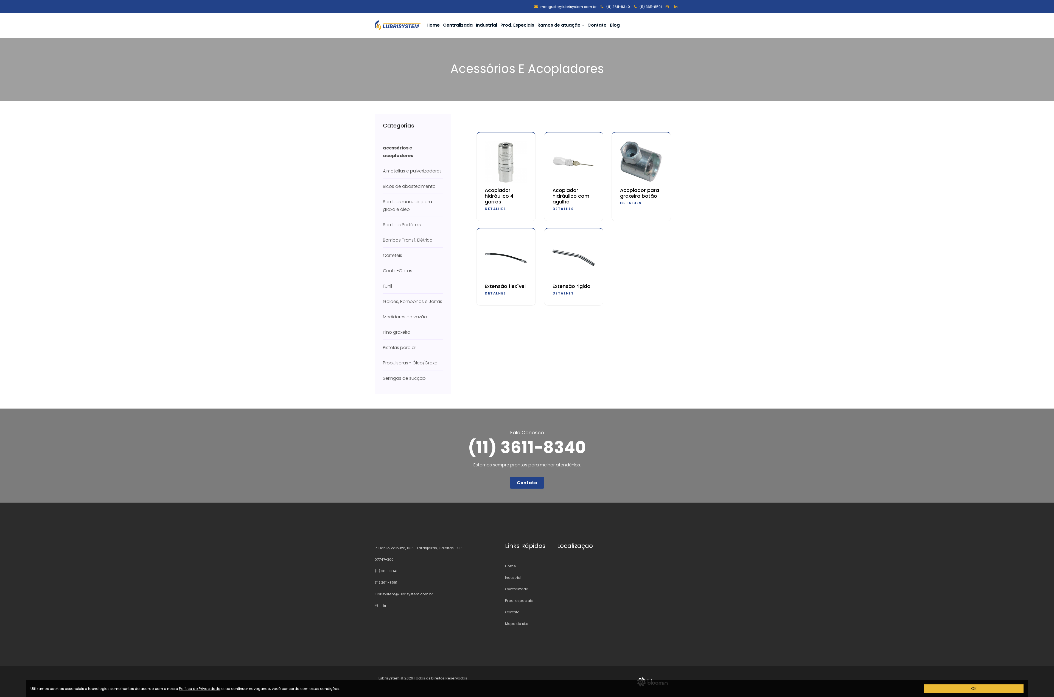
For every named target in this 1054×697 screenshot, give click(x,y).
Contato (597, 25)
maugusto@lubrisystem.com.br (568, 6)
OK (974, 688)
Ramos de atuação (559, 25)
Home (433, 25)
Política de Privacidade (199, 688)
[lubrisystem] (668, 6)
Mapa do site (516, 623)
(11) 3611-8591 (650, 6)
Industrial (486, 25)
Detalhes (495, 208)
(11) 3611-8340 (617, 6)
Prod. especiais (519, 600)
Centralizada (458, 25)
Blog (615, 25)
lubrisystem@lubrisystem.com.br (404, 594)
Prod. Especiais (517, 25)
